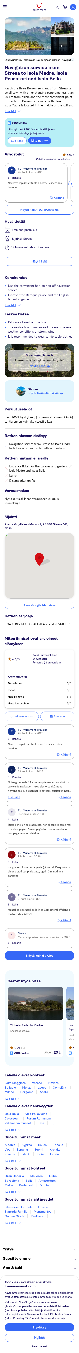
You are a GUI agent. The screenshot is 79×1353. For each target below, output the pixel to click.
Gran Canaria (14, 1176)
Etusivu (9, 59)
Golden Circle (14, 1216)
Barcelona (12, 1180)
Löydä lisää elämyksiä (43, 393)
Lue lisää (10, 111)
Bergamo (26, 1092)
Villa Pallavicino (36, 1114)
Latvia (54, 1154)
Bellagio (10, 1087)
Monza (26, 1087)
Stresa (33, 389)
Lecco (42, 1087)
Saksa (42, 1145)
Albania (10, 1145)
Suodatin (59, 716)
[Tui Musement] (39, 7)
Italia (18, 59)
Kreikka (55, 1149)
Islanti (26, 1154)
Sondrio (60, 1092)
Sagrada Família (16, 1211)
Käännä (58, 197)
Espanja (22, 1149)
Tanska (58, 1145)
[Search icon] (57, 7)
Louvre (43, 1207)
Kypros (27, 1145)
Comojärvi (60, 1087)
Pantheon (37, 1216)
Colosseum (12, 1118)
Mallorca (36, 1176)
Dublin (44, 1185)
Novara (53, 1083)
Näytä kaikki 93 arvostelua (39, 209)
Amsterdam (47, 1180)
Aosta (44, 1092)
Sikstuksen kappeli (18, 1207)
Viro (7, 1149)
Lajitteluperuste (24, 716)
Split (29, 1180)
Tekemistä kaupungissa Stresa (41, 59)
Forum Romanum (39, 1118)
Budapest (26, 1185)
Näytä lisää (40, 261)
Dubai (53, 1176)
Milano (9, 1092)
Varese (37, 1083)
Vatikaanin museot (18, 1123)
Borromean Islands (39, 355)
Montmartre (42, 1211)
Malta (9, 1185)
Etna (41, 1123)
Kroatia (10, 1154)
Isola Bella (12, 1114)
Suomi (38, 1149)
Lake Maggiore (15, 1083)
